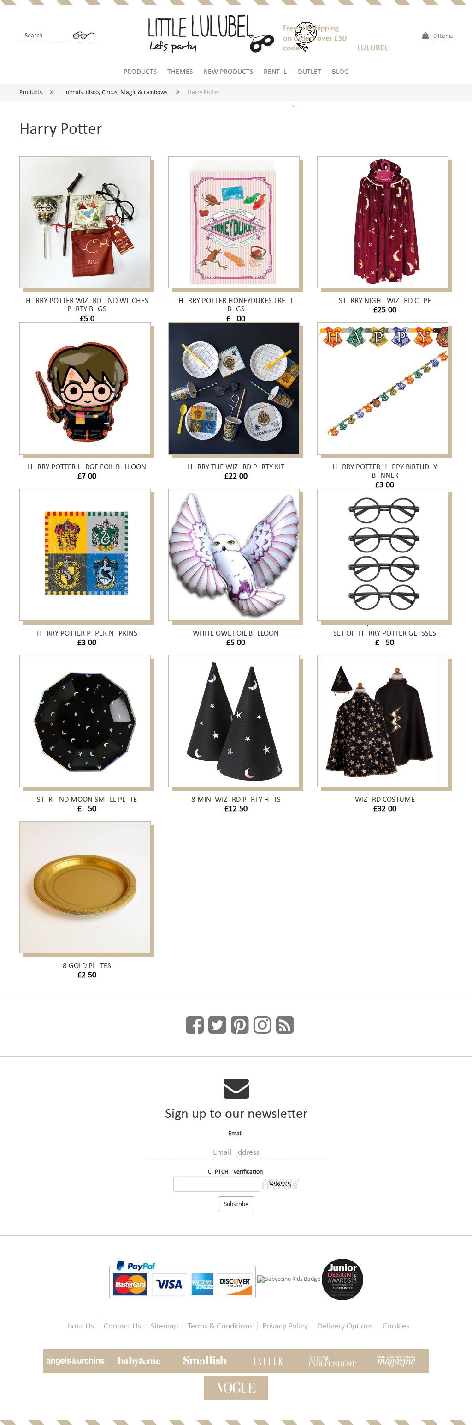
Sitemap (164, 1326)
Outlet (309, 71)
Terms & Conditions (220, 1326)
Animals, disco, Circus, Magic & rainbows (114, 92)
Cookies (396, 1326)
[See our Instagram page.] (262, 1025)
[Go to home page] (215, 32)
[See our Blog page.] (285, 1025)
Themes (180, 71)
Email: (236, 1133)
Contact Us (122, 1326)
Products (140, 71)
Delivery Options (345, 1326)
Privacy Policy (285, 1326)
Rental (275, 71)
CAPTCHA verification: (236, 1172)
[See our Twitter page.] (217, 1025)
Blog (340, 71)
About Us (78, 1326)
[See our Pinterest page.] (240, 1025)
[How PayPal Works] (183, 1279)
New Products (228, 71)
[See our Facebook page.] (195, 1025)
